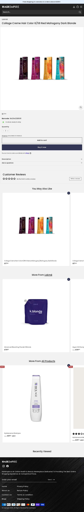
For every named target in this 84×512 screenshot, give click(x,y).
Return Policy (22, 490)
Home (4, 486)
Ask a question (8, 163)
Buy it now (42, 147)
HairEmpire (31, 508)
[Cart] (78, 7)
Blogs (4, 499)
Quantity (5, 127)
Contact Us (7, 495)
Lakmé (5, 19)
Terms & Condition (25, 495)
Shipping (4, 136)
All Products (48, 361)
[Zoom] (81, 107)
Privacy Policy (22, 486)
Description (6, 159)
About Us (6, 490)
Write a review (75, 179)
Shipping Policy (23, 499)
